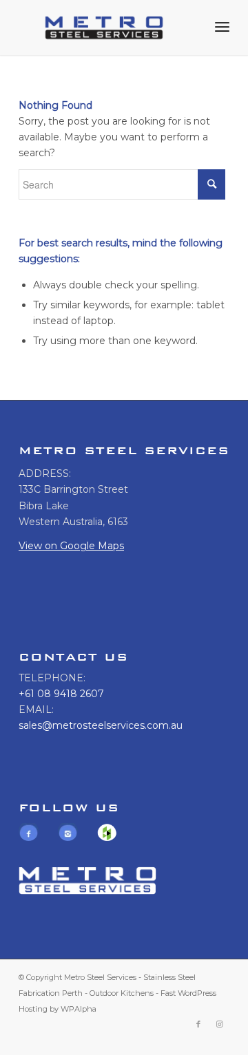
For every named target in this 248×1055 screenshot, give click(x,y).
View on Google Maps (71, 546)
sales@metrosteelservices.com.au (101, 725)
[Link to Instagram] (219, 1024)
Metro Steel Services (100, 977)
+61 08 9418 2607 (61, 694)
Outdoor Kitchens (122, 993)
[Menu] (222, 27)
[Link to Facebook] (198, 1024)
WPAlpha (78, 1009)
